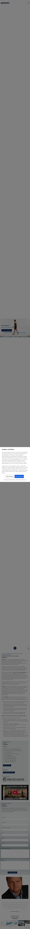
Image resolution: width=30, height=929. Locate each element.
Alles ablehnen (9, 476)
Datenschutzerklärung (21, 479)
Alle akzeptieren (19, 476)
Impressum (13, 479)
